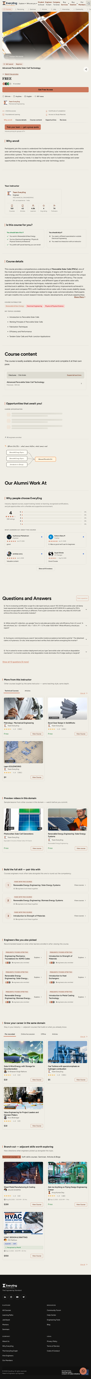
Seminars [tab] (42, 1157)
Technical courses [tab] (11, 1157)
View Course (36, 734)
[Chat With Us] (83, 1371)
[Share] (86, 69)
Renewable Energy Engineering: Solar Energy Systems (67, 835)
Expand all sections (74, 375)
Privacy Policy (52, 1341)
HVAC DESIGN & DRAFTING (15, 1237)
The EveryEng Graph (10, 1351)
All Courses (6, 1310)
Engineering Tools (53, 1320)
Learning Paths (7, 1315)
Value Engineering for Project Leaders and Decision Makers (21, 1113)
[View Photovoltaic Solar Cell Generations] (23, 820)
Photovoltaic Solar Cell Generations (18, 834)
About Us (5, 1341)
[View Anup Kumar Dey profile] (49, 1192)
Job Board (6, 1320)
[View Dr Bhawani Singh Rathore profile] (5, 1071)
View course (37, 848)
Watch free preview (11, 74)
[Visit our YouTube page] (17, 1297)
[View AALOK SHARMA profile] (5, 1189)
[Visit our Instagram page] (11, 1297)
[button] (14, 56)
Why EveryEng (7, 1346)
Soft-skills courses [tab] (29, 1157)
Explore (21, 4)
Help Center (51, 1315)
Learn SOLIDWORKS (12, 766)
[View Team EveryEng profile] (5, 725)
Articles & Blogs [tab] (53, 1157)
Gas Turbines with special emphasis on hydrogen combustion (64, 1067)
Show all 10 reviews (45, 569)
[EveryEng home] (9, 3)
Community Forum (54, 1310)
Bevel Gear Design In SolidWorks (61, 723)
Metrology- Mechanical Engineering (19, 723)
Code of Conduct (53, 1351)
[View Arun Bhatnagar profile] (5, 1117)
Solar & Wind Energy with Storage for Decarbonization (19, 1067)
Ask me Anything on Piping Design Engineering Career (67, 1188)
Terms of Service (53, 1346)
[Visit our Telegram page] (23, 1297)
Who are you (31, 4)
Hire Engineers (7, 1356)
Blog (48, 1325)
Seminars (5, 1329)
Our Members (7, 1360)
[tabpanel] (45, 738)
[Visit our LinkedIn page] (5, 1297)
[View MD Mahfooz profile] (5, 1240)
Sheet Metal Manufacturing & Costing (19, 1187)
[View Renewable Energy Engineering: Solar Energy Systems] (67, 820)
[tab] (11, 690)
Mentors (5, 1325)
